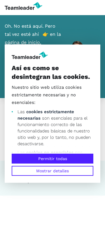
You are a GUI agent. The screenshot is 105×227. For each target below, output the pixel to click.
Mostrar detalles (52, 171)
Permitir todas (52, 158)
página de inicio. (23, 42)
